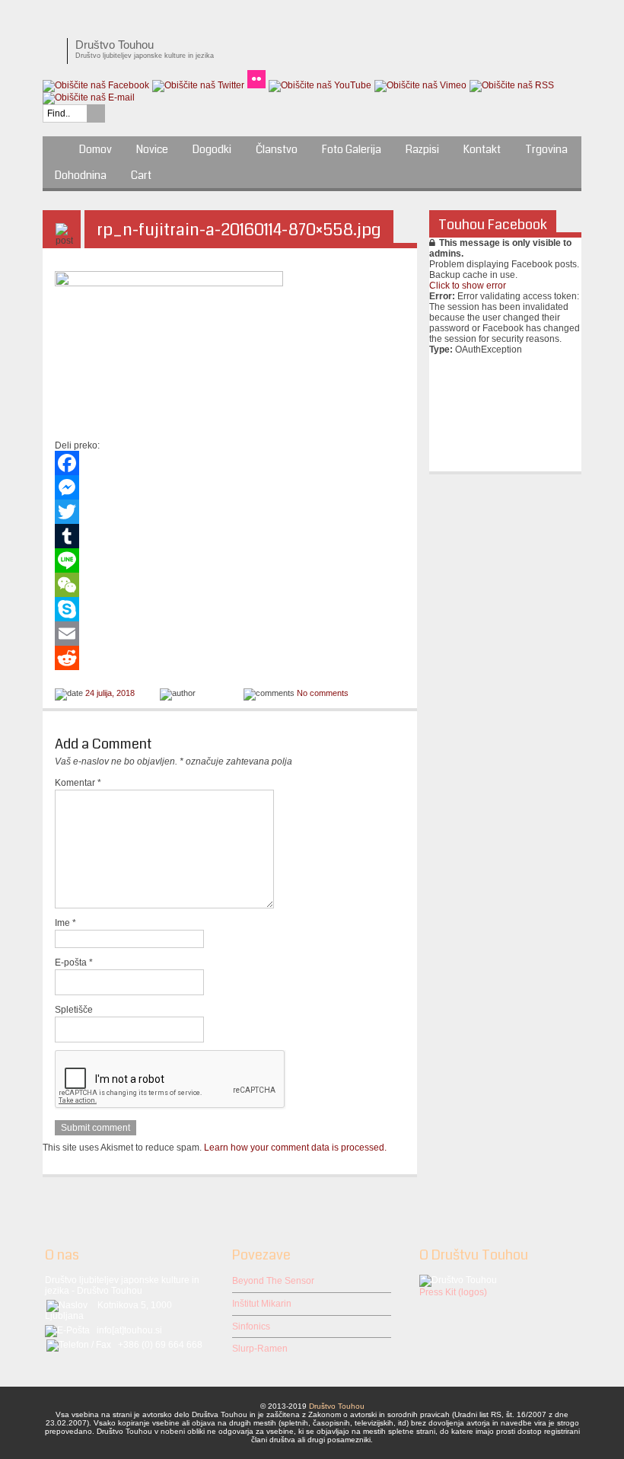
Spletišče (74, 1009)
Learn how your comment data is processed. (295, 1147)
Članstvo (277, 149)
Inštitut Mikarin (261, 1303)
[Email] (230, 633)
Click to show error (467, 285)
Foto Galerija (351, 149)
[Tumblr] (230, 536)
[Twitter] (230, 512)
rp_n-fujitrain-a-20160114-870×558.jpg (239, 229)
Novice (152, 149)
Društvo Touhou (337, 1406)
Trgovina (546, 149)
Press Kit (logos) (453, 1292)
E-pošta (74, 962)
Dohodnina (81, 175)
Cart (141, 175)
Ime (65, 923)
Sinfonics (251, 1326)
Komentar (78, 782)
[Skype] (230, 609)
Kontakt (482, 149)
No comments (323, 693)
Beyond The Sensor (273, 1280)
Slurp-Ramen (260, 1348)
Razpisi (422, 149)
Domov (95, 149)
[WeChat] (230, 585)
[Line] (230, 560)
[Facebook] (230, 463)
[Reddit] (230, 658)
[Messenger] (230, 487)
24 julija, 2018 (110, 693)
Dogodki (212, 149)
